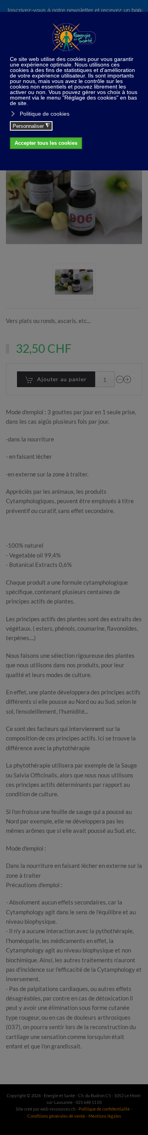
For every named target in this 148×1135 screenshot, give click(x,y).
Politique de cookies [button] (44, 114)
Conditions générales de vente (56, 1115)
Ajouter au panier (62, 379)
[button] (73, 282)
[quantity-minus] (120, 379)
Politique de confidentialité (104, 1108)
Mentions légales (104, 1115)
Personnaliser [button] (31, 126)
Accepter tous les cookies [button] (46, 143)
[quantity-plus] (127, 379)
